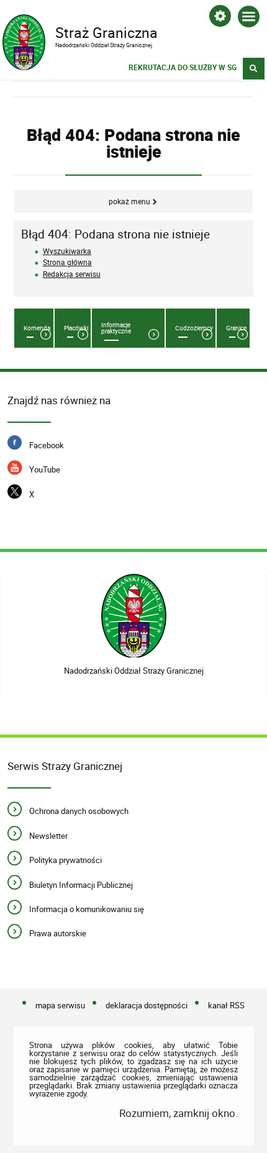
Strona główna (67, 262)
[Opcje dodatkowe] (220, 18)
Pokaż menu (129, 201)
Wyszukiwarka (67, 251)
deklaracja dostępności (147, 1005)
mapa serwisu (60, 1005)
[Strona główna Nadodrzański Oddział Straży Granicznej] (133, 616)
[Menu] (249, 19)
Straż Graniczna (80, 31)
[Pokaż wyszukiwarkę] (254, 68)
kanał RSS (226, 1005)
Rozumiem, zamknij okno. (178, 1113)
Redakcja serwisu (72, 274)
